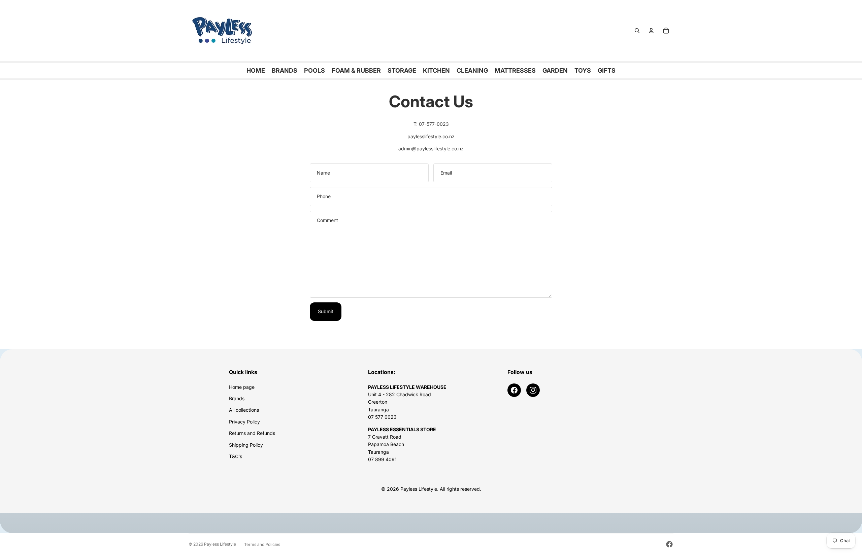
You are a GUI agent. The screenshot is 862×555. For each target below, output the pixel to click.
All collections (244, 410)
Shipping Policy (246, 445)
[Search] (637, 30)
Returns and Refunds (252, 433)
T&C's (235, 456)
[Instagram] (533, 390)
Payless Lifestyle (220, 544)
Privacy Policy (244, 421)
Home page (242, 387)
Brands (236, 398)
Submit (325, 311)
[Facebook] (514, 390)
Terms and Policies (262, 544)
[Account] (651, 30)
